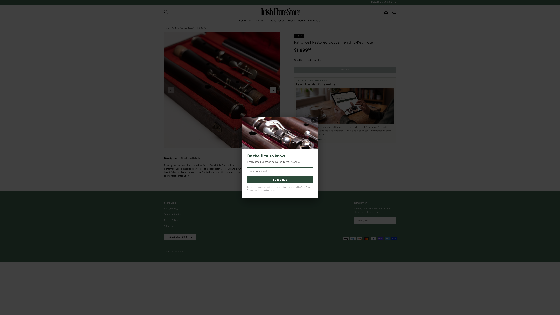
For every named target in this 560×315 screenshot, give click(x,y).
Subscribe (280, 179)
